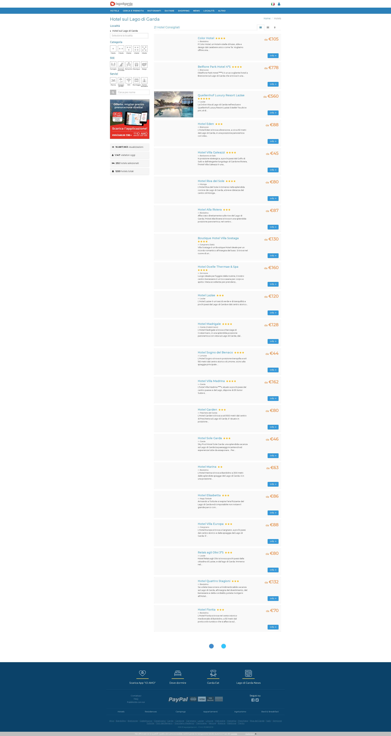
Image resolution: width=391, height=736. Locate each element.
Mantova (231, 723)
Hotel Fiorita (207, 609)
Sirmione (204, 273)
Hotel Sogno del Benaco (215, 352)
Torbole (150, 723)
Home (267, 18)
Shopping (184, 10)
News (196, 10)
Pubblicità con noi (136, 702)
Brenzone (204, 70)
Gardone (179, 720)
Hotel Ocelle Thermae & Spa (218, 266)
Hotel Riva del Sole (211, 181)
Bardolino (204, 41)
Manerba (231, 720)
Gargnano (204, 527)
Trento (241, 723)
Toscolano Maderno (184, 723)
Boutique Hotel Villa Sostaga (218, 238)
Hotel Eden (206, 124)
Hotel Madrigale (209, 324)
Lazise (202, 102)
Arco (111, 720)
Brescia (221, 723)
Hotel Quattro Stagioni (214, 581)
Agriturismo (240, 711)
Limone (203, 355)
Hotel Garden (207, 409)
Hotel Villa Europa (211, 524)
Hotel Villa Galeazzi (211, 152)
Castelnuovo (146, 720)
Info (273, 55)
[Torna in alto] (382, 727)
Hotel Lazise (206, 295)
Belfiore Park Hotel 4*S (214, 66)
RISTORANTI (154, 10)
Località (208, 10)
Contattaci (136, 695)
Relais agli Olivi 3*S (211, 552)
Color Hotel (206, 38)
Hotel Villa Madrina (211, 381)
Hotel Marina (207, 466)
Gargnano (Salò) (207, 244)
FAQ (136, 699)
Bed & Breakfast (270, 711)
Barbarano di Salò (208, 155)
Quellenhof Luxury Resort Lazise (221, 95)
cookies (234, 734)
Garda (202, 384)
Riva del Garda (257, 720)
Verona (212, 723)
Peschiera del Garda (208, 413)
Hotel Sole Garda (210, 438)
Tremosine (201, 723)
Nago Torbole (206, 498)
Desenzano (160, 720)
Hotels (114, 10)
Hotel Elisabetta (209, 495)
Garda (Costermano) (209, 327)
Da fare (169, 10)
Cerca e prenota (133, 10)
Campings (181, 711)
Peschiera (243, 720)
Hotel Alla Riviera (210, 209)
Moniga (203, 184)
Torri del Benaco (164, 723)
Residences (151, 711)
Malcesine (220, 720)
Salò (268, 720)
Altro (222, 10)
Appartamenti (210, 711)
